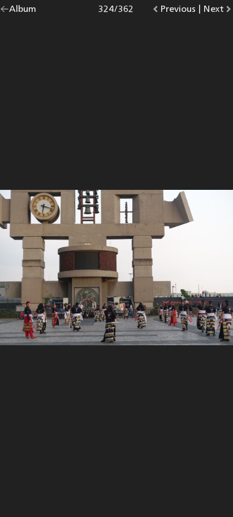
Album (22, 11)
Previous (178, 11)
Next (218, 11)
